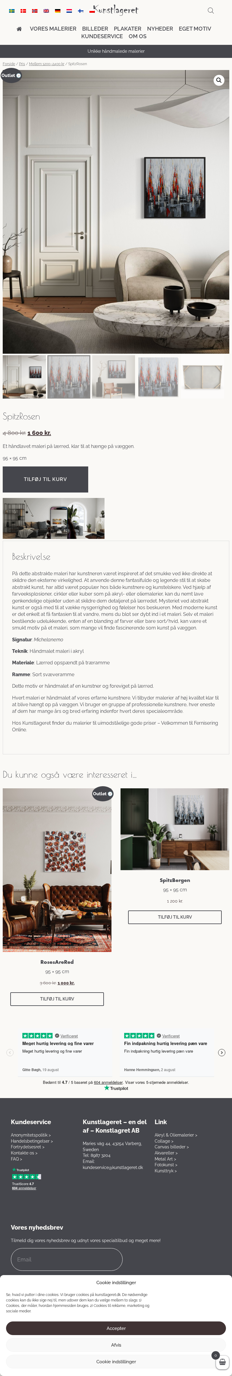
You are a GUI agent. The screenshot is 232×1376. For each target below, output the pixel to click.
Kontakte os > (24, 1153)
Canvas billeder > (172, 1146)
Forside (9, 64)
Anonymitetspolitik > (31, 1135)
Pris (22, 64)
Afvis (116, 1345)
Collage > (164, 1141)
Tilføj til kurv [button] (57, 999)
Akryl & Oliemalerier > (176, 1135)
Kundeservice (102, 36)
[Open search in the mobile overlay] (211, 11)
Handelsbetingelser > (32, 1141)
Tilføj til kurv (45, 479)
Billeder (95, 28)
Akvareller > (166, 1153)
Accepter (116, 1328)
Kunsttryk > (166, 1170)
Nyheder (160, 28)
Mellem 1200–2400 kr (46, 64)
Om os (138, 36)
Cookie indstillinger (116, 1361)
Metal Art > (165, 1159)
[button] (219, 80)
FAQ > (16, 1159)
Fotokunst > (166, 1164)
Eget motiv (195, 28)
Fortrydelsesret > (27, 1146)
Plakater (127, 28)
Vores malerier (53, 28)
